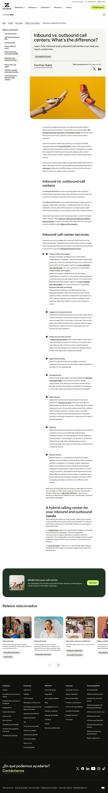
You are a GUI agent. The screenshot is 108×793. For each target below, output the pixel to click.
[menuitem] (101, 2)
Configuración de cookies (49, 788)
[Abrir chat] (103, 788)
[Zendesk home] (8, 6)
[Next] (58, 665)
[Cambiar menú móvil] (104, 14)
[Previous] (50, 665)
